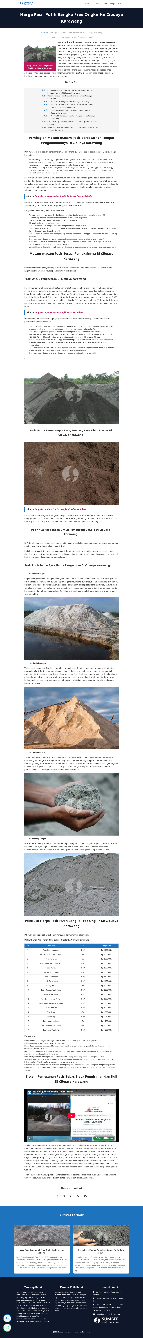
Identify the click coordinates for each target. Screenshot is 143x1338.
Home (43, 32)
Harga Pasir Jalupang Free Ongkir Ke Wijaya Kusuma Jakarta (63, 196)
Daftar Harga (109, 4)
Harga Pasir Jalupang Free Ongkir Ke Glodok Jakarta (59, 312)
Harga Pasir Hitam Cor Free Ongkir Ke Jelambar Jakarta (61, 509)
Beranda (88, 4)
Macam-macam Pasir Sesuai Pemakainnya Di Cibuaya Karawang (69, 97)
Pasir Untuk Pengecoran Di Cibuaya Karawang (70, 101)
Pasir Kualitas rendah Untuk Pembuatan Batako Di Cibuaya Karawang (72, 111)
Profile (97, 4)
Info (49, 32)
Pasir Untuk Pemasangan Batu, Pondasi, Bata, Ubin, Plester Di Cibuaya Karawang (72, 105)
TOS (119, 4)
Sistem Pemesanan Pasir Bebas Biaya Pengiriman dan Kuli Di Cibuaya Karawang (72, 128)
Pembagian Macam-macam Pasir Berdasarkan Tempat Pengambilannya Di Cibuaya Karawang (70, 91)
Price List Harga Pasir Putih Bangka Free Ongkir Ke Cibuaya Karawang (72, 123)
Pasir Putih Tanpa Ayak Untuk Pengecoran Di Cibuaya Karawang (73, 117)
